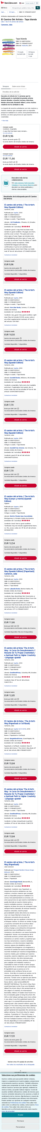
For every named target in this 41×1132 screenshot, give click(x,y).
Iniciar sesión (30, 3)
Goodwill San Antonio (17, 448)
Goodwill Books (15, 378)
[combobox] (23, 7)
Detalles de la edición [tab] (11, 92)
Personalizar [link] (20, 1127)
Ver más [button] (5, 120)
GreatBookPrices (15, 672)
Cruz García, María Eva (27, 185)
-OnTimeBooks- (15, 222)
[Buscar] (38, 7)
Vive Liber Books (15, 307)
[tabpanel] (19, 108)
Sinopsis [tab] (6, 86)
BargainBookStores (16, 738)
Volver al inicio (20, 1072)
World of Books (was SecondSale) (21, 516)
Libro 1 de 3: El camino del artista (12, 22)
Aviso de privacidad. (8, 1111)
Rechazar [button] (20, 1121)
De (21, 53)
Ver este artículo (7, 133)
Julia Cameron (19, 183)
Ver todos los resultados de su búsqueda (20, 1064)
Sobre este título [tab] (18, 86)
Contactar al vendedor (10, 255)
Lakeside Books (15, 589)
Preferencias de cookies (18, 1103)
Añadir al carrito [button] (20, 147)
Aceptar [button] (20, 1115)
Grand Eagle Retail (16, 882)
